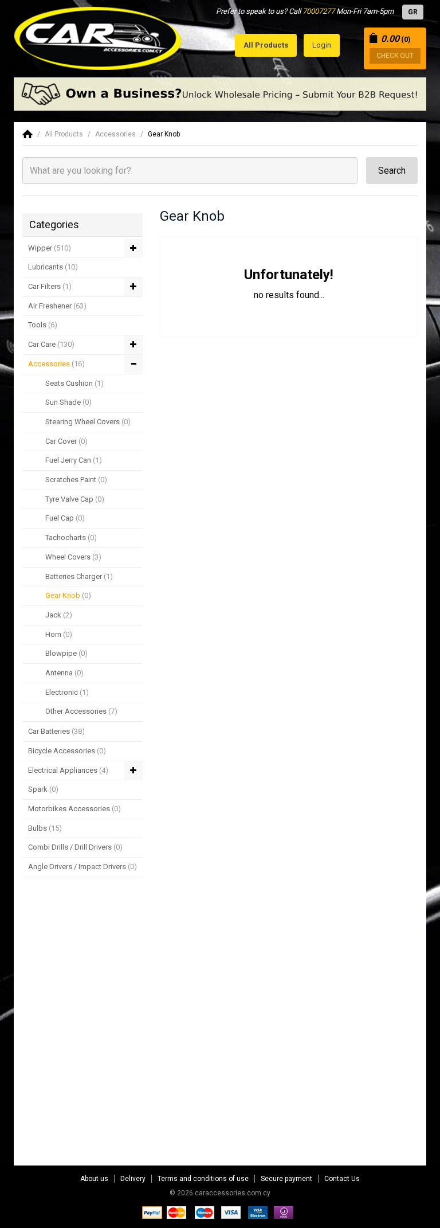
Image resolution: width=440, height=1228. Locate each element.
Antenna (64, 672)
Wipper (49, 248)
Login (321, 45)
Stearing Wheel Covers (88, 421)
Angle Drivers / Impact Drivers (82, 866)
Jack (58, 615)
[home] (27, 134)
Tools (42, 324)
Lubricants (53, 267)
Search (392, 170)
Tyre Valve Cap (74, 499)
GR (413, 12)
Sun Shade (68, 402)
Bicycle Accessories (67, 750)
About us (94, 1179)
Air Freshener (57, 306)
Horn (58, 634)
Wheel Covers (73, 557)
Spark (43, 789)
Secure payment (286, 1179)
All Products (64, 134)
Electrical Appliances (68, 770)
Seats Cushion (74, 383)
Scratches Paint (76, 479)
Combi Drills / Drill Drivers (75, 847)
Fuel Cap (65, 518)
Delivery (133, 1179)
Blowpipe (66, 653)
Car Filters (50, 286)
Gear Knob (164, 134)
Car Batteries (56, 731)
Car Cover (66, 441)
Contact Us (342, 1179)
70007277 (318, 11)
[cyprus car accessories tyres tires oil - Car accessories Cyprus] (98, 35)
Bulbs (45, 828)
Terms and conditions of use (203, 1179)
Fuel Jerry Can (73, 460)
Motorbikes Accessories (74, 808)
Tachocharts (71, 537)
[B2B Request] (220, 94)
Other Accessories (81, 711)
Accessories (115, 134)
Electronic (67, 692)
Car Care (51, 344)
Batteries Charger (79, 576)
